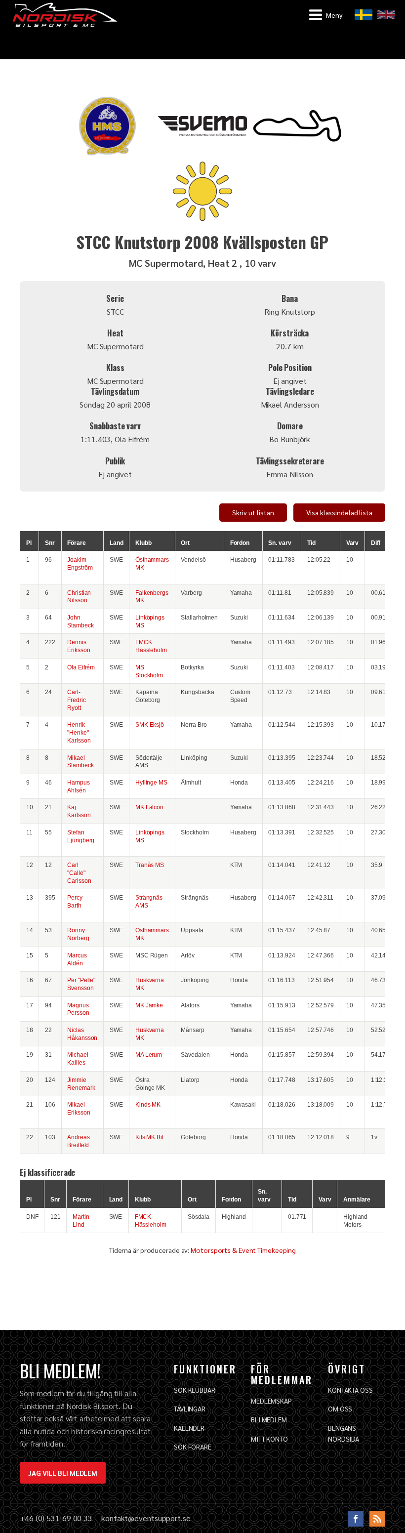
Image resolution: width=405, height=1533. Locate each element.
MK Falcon (149, 807)
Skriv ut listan (253, 512)
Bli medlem (269, 1419)
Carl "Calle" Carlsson (79, 873)
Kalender (189, 1427)
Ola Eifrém (81, 667)
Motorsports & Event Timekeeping (243, 1249)
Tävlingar (189, 1408)
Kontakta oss (350, 1389)
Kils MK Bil (149, 1137)
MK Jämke (149, 1005)
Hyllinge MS (151, 782)
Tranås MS (149, 865)
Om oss (340, 1408)
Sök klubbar (194, 1389)
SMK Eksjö (149, 724)
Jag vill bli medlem (62, 1472)
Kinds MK (148, 1104)
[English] (386, 14)
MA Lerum (148, 1054)
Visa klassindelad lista (339, 512)
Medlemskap (271, 1400)
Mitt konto (269, 1438)
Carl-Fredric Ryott (76, 700)
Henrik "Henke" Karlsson (78, 732)
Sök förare (192, 1446)
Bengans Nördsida (343, 1433)
